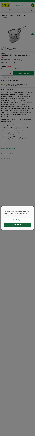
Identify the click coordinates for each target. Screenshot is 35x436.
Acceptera (17, 224)
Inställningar (17, 220)
